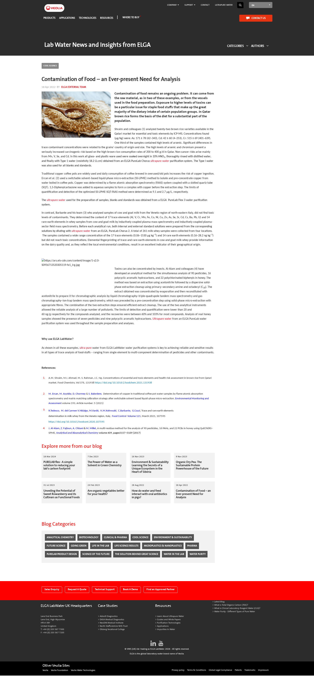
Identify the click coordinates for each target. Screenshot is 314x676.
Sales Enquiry (52, 589)
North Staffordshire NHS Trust (114, 626)
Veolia (45, 670)
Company (172, 5)
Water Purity (198, 554)
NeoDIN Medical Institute (111, 622)
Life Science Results (126, 545)
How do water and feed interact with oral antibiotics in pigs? (149, 494)
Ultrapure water (224, 5)
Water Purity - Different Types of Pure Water (234, 611)
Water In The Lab (174, 554)
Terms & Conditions (196, 670)
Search (240, 5)
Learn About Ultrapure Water (170, 616)
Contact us (258, 18)
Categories (235, 46)
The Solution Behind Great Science (136, 554)
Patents (238, 670)
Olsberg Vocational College (112, 629)
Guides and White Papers (169, 619)
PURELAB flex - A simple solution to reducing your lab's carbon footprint (59, 465)
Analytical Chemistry (60, 537)
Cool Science (50, 65)
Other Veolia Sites (56, 665)
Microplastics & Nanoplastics (163, 545)
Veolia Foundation (59, 670)
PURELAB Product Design (62, 554)
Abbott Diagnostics (109, 616)
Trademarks (249, 670)
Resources (106, 18)
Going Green (78, 545)
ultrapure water (159, 161)
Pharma (192, 545)
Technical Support (104, 589)
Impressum (263, 670)
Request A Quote (77, 589)
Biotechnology (88, 537)
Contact (205, 5)
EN (253, 5)
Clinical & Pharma (115, 537)
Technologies (87, 18)
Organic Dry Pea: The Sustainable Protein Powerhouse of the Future (192, 465)
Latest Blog (219, 601)
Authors (257, 46)
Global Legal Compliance (220, 670)
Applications (67, 18)
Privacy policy (178, 670)
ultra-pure (86, 348)
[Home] (54, 5)
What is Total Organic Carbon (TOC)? (231, 605)
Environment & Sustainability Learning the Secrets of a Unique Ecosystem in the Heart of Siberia (150, 467)
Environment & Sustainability (173, 537)
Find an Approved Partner (160, 589)
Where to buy (130, 17)
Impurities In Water (166, 629)
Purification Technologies (168, 622)
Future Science (56, 545)
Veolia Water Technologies (83, 670)
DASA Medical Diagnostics (112, 619)
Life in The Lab (100, 545)
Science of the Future (96, 554)
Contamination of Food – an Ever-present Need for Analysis (193, 494)
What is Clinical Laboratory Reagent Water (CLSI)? (237, 608)
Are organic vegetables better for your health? (106, 492)
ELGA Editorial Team (73, 87)
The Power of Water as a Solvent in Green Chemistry (105, 463)
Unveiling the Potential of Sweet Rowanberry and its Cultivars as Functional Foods (61, 494)
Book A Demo (130, 589)
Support (189, 5)
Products (49, 18)
